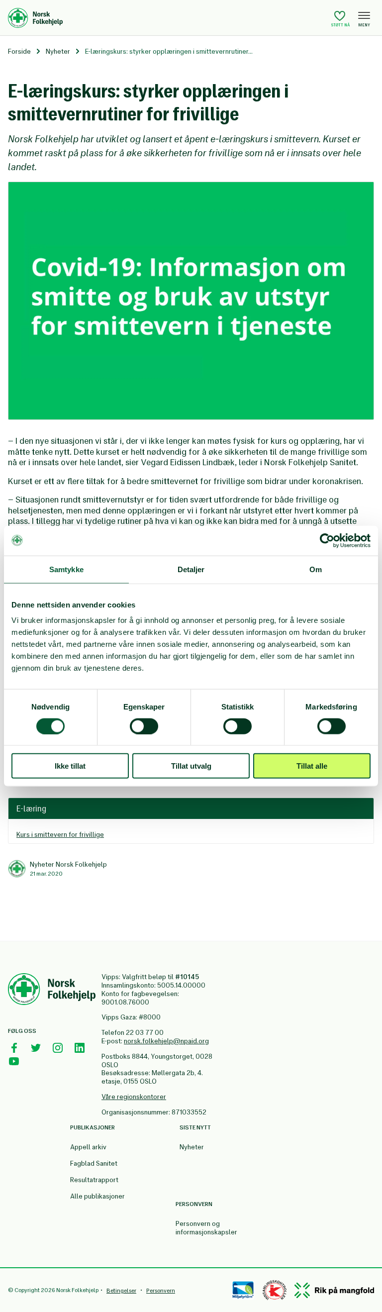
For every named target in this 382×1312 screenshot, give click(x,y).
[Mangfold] (334, 1290)
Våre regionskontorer (133, 1097)
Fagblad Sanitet (93, 1163)
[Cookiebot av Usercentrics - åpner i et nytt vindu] (327, 540)
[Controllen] (274, 1290)
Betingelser (121, 1290)
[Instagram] (58, 1048)
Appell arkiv (88, 1147)
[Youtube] (14, 1061)
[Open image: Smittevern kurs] (191, 301)
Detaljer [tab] (191, 569)
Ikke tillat (70, 766)
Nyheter (58, 51)
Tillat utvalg (191, 766)
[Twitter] (36, 1048)
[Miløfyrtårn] (243, 1290)
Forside (19, 51)
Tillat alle (311, 766)
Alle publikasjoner (97, 1196)
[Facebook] (14, 1048)
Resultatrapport (94, 1180)
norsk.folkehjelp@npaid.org (166, 1041)
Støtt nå (340, 24)
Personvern (160, 1290)
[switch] (144, 726)
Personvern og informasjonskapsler (206, 1227)
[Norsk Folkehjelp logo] (167, 18)
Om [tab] (315, 569)
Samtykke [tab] (66, 569)
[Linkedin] (80, 1048)
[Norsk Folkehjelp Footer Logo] (52, 990)
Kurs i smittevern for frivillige (60, 834)
